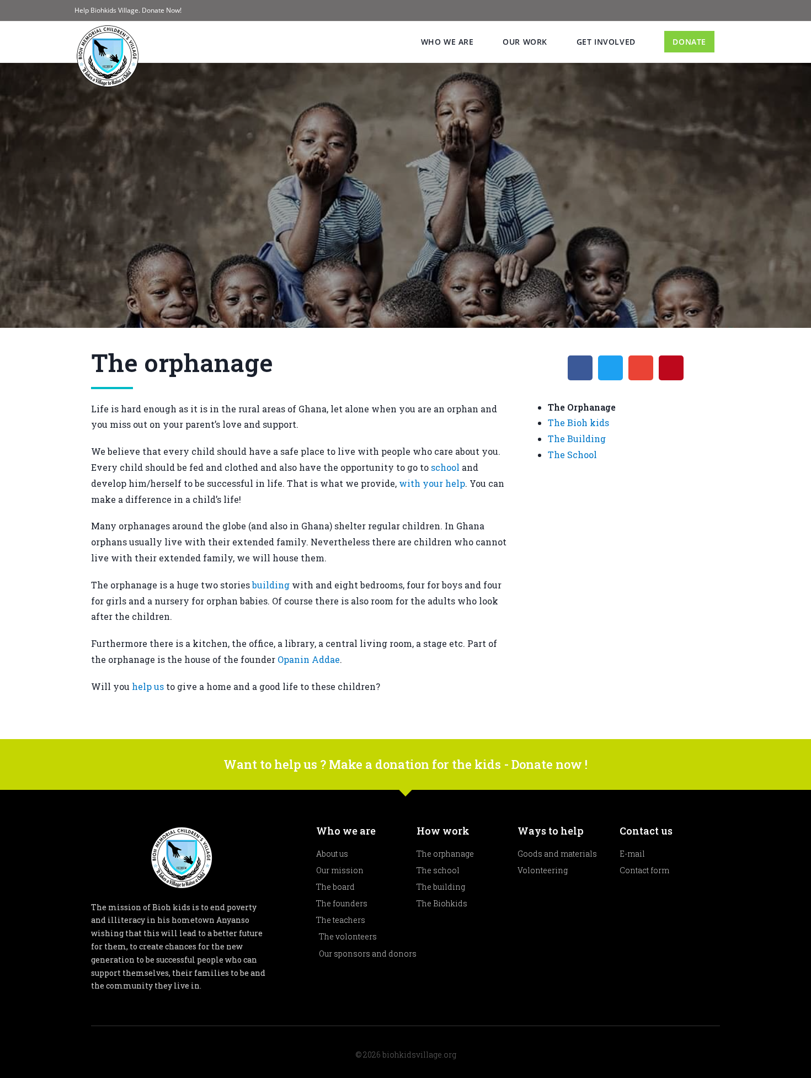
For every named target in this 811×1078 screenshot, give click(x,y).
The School (572, 454)
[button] (580, 367)
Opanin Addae (309, 659)
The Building (577, 438)
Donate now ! (549, 764)
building (271, 585)
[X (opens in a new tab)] (708, 10)
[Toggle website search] (734, 42)
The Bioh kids (578, 422)
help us (148, 686)
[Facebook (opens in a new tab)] (720, 10)
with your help (432, 483)
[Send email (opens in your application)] (732, 10)
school (445, 467)
